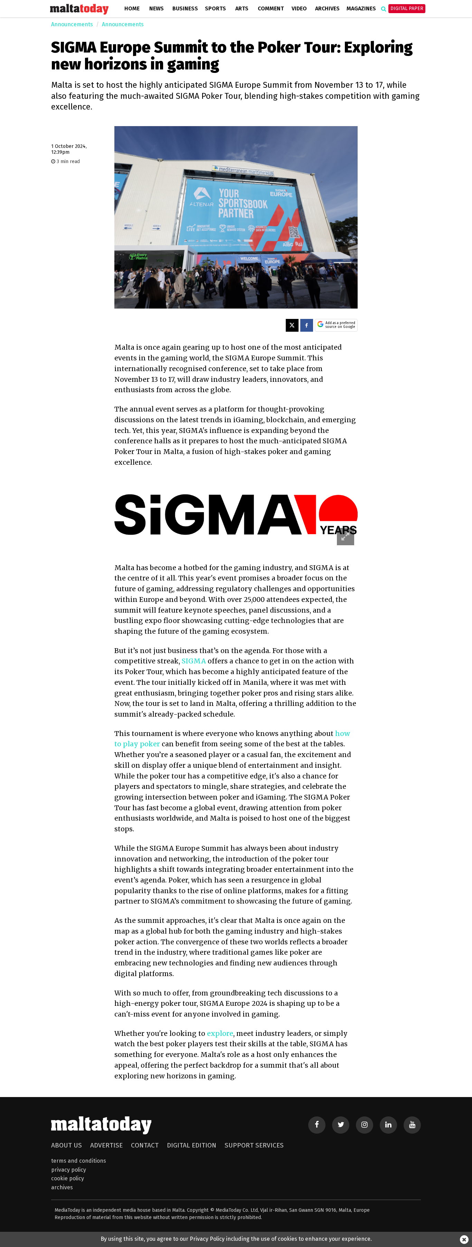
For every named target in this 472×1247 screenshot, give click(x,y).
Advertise (106, 1145)
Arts (241, 8)
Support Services (254, 1145)
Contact (145, 1145)
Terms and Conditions (78, 1161)
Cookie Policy (67, 1178)
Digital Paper (406, 8)
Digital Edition (191, 1145)
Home (132, 8)
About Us (66, 1145)
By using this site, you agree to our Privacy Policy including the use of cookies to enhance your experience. (236, 1239)
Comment (271, 8)
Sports (215, 8)
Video (299, 8)
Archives (327, 8)
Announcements (72, 24)
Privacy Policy (68, 1169)
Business (185, 8)
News (156, 8)
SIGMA (195, 661)
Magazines (361, 8)
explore (220, 1033)
